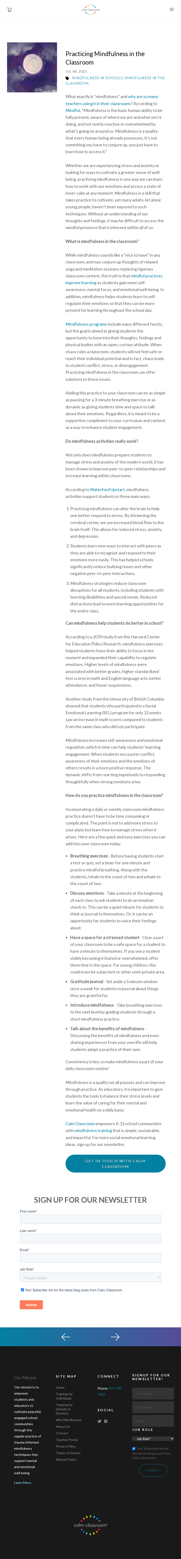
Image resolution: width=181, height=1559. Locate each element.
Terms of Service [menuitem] (68, 1453)
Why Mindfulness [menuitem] (69, 1420)
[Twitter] (100, 1421)
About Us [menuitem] (63, 1426)
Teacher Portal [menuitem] (67, 1440)
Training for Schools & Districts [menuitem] (64, 1409)
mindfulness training (93, 1130)
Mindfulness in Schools (97, 78)
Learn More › (23, 1483)
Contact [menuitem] (62, 1433)
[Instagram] (106, 1421)
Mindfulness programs (86, 324)
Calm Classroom (80, 1123)
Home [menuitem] (60, 1387)
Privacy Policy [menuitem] (66, 1446)
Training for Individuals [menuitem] (64, 1396)
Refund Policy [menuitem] (66, 1459)
